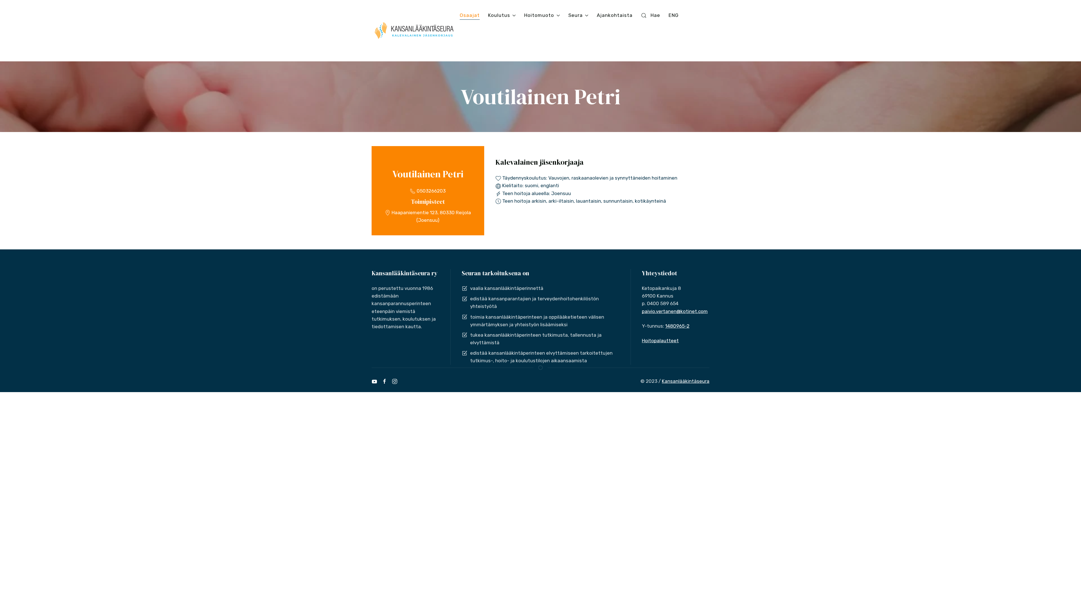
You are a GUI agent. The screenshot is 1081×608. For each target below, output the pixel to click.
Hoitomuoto (539, 15)
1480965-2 (677, 326)
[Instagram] (394, 381)
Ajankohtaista (615, 15)
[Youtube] (374, 381)
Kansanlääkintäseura (685, 381)
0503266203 (431, 191)
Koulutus (499, 15)
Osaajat (470, 15)
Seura (575, 15)
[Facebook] (384, 381)
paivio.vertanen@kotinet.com (675, 311)
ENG (674, 15)
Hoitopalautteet (660, 340)
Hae (655, 15)
